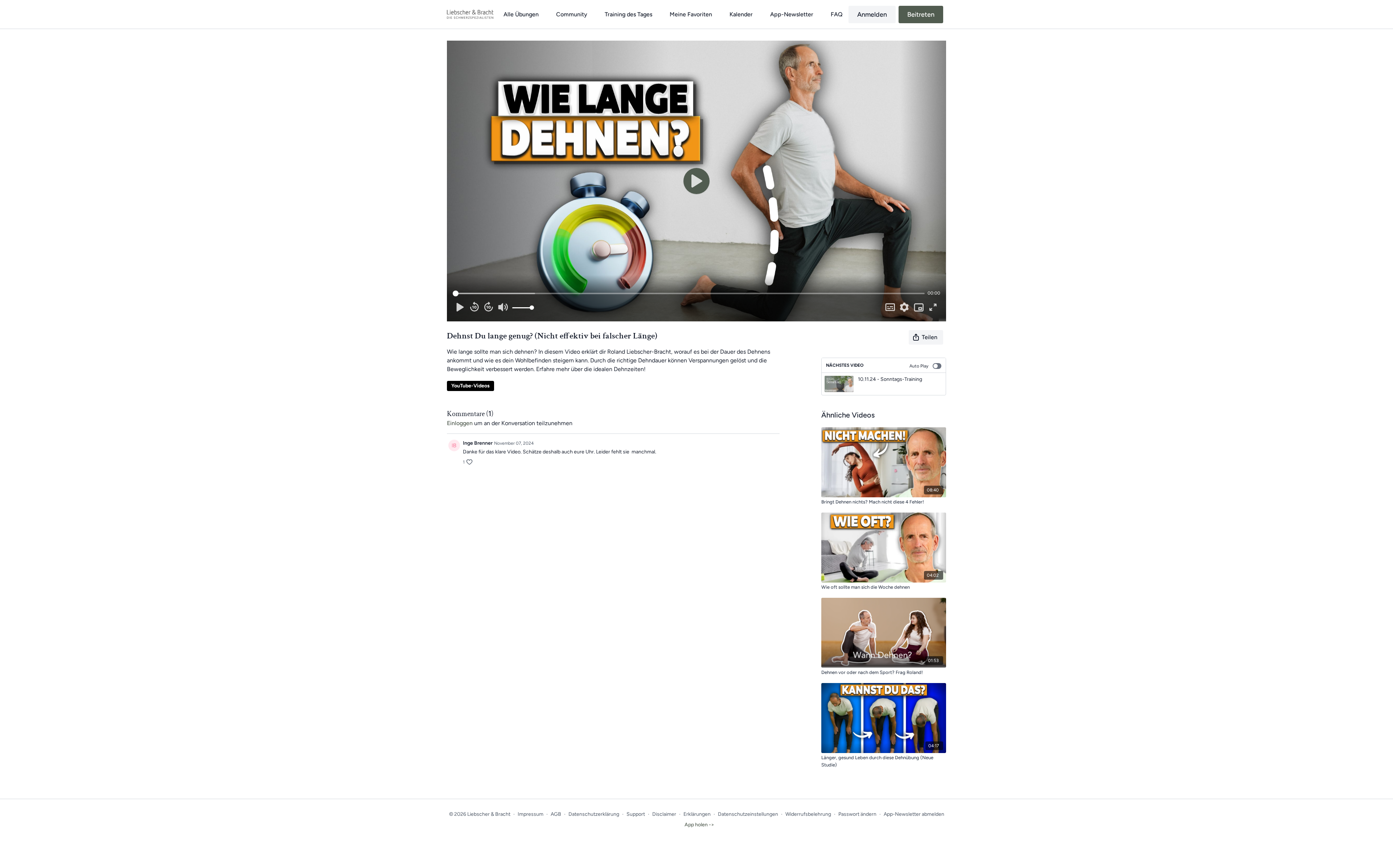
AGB (556, 814)
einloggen (460, 423)
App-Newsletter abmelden (914, 814)
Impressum (530, 814)
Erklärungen (697, 814)
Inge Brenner (478, 443)
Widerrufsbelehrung (808, 814)
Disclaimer (664, 814)
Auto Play (918, 366)
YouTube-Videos (470, 386)
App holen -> (699, 825)
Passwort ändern (857, 814)
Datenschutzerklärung (593, 814)
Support (635, 814)
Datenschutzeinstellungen (748, 814)
